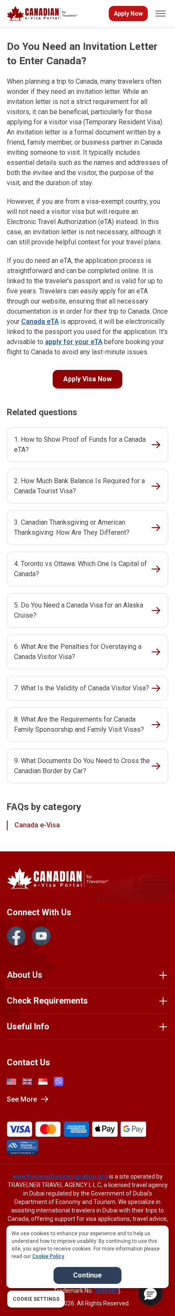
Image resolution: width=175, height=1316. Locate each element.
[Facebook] (16, 936)
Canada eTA (40, 321)
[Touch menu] (160, 13)
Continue (87, 1275)
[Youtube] (41, 936)
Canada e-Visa (37, 825)
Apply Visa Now (87, 379)
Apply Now (128, 13)
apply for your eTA (73, 342)
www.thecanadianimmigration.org (60, 1176)
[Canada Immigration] (42, 13)
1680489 (106, 1290)
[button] (150, 1293)
